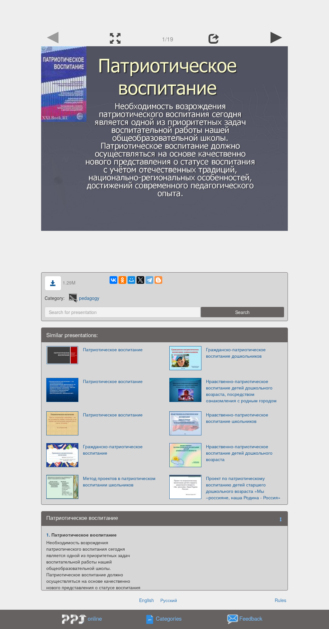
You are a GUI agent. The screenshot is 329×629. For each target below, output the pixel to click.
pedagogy (89, 298)
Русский (168, 600)
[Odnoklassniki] (122, 280)
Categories (169, 619)
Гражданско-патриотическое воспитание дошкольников (236, 352)
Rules (280, 600)
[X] (140, 280)
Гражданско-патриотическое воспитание (113, 449)
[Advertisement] (164, 14)
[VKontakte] (113, 280)
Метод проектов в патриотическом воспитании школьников (119, 481)
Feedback (250, 619)
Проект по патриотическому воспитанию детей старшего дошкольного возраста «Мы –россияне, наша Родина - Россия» (243, 488)
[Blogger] (158, 280)
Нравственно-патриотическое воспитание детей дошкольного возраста (239, 452)
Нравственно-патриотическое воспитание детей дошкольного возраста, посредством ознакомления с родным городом (241, 391)
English (146, 600)
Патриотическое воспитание (113, 349)
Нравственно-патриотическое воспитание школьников (237, 417)
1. (48, 534)
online (95, 618)
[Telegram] (149, 280)
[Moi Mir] (131, 280)
